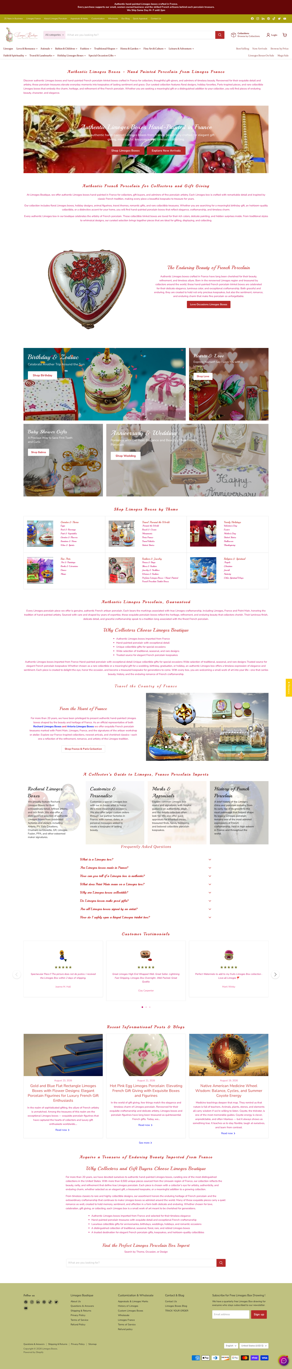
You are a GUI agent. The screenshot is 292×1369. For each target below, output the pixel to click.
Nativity (227, 574)
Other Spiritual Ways (233, 577)
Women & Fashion (150, 574)
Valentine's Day (230, 525)
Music (63, 574)
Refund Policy (78, 1324)
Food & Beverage (68, 529)
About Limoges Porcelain (55, 18)
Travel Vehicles (148, 541)
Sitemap (92, 1344)
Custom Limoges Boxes (130, 1310)
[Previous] (17, 974)
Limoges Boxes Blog (176, 1306)
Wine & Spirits (67, 545)
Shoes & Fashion (149, 566)
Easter (227, 529)
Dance (63, 570)
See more (144, 1142)
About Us (76, 1301)
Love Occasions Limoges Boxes (208, 304)
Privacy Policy (78, 1315)
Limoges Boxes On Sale (261, 55)
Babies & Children (65, 48)
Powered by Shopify (33, 1352)
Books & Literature (69, 566)
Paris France (147, 537)
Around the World (150, 525)
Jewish (227, 570)
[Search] (219, 35)
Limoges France (33, 18)
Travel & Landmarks (41, 55)
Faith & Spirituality (14, 55)
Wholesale (113, 18)
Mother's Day (230, 533)
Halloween (228, 541)
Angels (227, 562)
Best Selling (242, 48)
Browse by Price (280, 48)
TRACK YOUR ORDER (176, 1310)
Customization (98, 18)
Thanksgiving (229, 545)
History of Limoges (128, 1306)
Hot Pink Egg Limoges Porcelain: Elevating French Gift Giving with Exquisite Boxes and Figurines (146, 1090)
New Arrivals (259, 48)
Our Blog (125, 18)
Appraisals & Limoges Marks (133, 1301)
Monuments (147, 533)
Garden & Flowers (69, 537)
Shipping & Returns (81, 1310)
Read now (61, 1130)
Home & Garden (129, 48)
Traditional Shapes (105, 48)
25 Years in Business (13, 18)
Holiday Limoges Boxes (70, 55)
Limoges (8, 48)
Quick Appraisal (140, 18)
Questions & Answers (82, 1306)
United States (148, 545)
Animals (45, 48)
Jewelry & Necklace (151, 570)
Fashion (84, 48)
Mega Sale (283, 55)
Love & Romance (26, 48)
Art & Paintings (68, 562)
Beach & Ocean (149, 529)
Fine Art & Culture (153, 48)
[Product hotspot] (176, 708)
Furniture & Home (69, 541)
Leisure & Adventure (180, 48)
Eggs (63, 525)
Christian (228, 566)
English (229, 1345)
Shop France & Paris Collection (83, 749)
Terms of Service (79, 1320)
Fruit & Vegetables (69, 533)
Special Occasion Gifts (101, 55)
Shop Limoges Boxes (125, 151)
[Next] (275, 974)
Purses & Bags (148, 562)
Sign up (259, 1314)
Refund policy (125, 1329)
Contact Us (156, 18)
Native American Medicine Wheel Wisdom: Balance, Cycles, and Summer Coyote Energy (228, 1090)
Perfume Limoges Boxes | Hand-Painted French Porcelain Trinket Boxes (160, 579)
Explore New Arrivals (166, 151)
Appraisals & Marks (79, 18)
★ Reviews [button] (289, 687)
